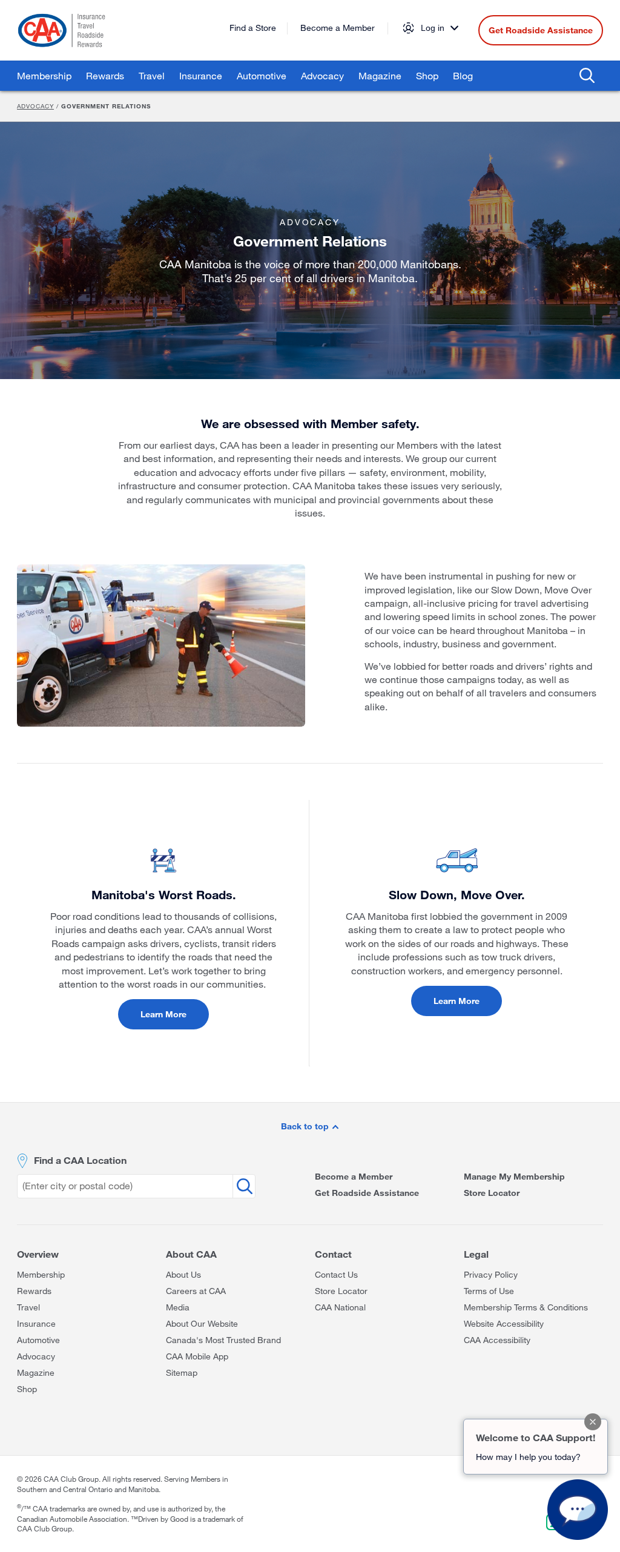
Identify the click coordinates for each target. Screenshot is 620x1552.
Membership (44, 75)
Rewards (105, 75)
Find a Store (252, 27)
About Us (183, 1274)
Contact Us (336, 1274)
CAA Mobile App (197, 1356)
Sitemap (181, 1372)
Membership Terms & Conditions (526, 1307)
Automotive (261, 75)
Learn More (163, 1014)
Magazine (379, 75)
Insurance (200, 75)
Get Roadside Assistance (541, 30)
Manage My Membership (514, 1176)
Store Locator (491, 1192)
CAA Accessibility (497, 1340)
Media (178, 1307)
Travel (152, 75)
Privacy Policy (491, 1274)
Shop (427, 75)
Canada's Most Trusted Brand (223, 1340)
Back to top (306, 1126)
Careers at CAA (196, 1291)
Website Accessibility (504, 1323)
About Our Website (202, 1323)
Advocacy (322, 75)
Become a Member (337, 27)
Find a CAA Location (80, 1160)
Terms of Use (489, 1291)
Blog (463, 75)
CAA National (340, 1307)
